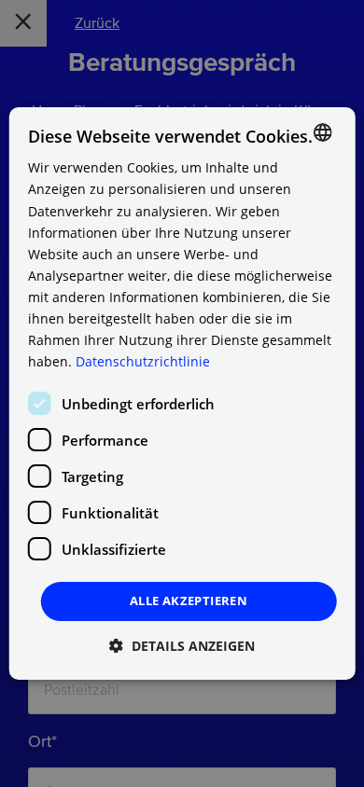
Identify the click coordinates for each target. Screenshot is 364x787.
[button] (182, 645)
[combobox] (322, 132)
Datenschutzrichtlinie (143, 361)
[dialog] (182, 393)
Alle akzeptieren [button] (188, 600)
